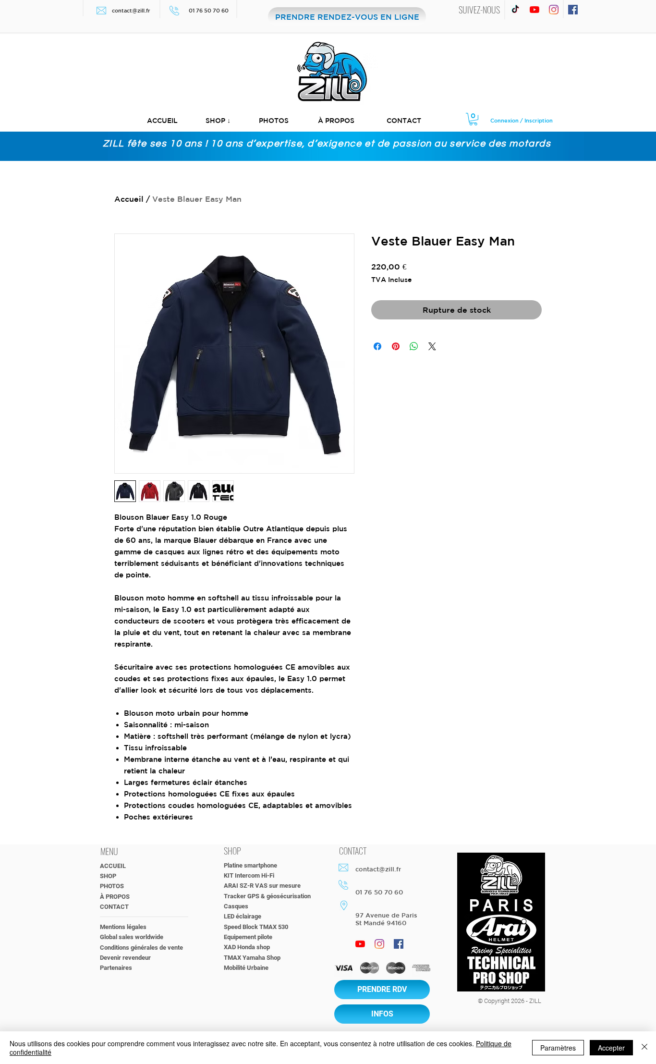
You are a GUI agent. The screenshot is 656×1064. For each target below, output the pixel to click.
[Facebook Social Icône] (573, 9)
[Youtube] (534, 9)
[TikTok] (515, 9)
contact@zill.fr (131, 10)
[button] (218, 121)
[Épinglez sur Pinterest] (395, 346)
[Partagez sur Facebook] (377, 346)
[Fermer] (644, 1047)
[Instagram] (554, 9)
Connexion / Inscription (521, 120)
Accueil (129, 199)
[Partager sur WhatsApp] (414, 346)
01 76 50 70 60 (209, 10)
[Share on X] (432, 346)
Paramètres (558, 1047)
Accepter (611, 1047)
